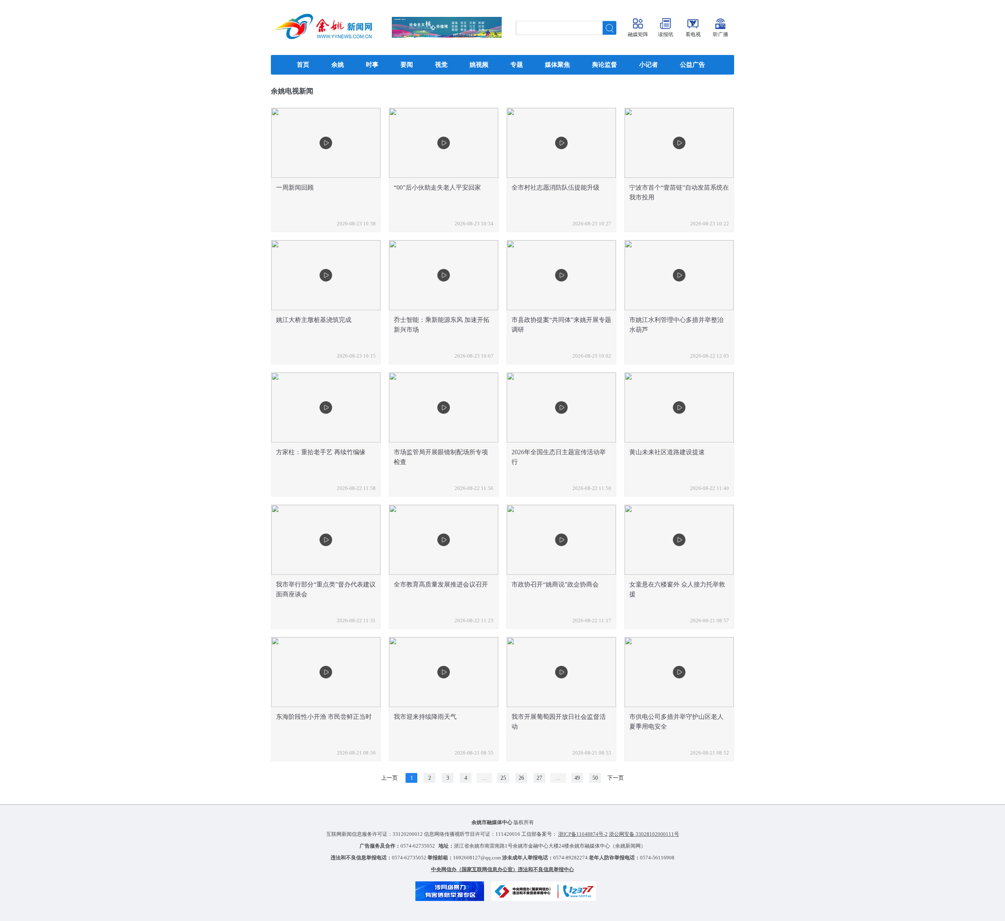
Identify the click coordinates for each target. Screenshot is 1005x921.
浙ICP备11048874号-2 (583, 834)
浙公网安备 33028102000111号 (644, 834)
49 (577, 778)
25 (503, 778)
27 (539, 778)
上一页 (389, 778)
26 (521, 778)
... (484, 778)
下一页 (615, 778)
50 (595, 778)
